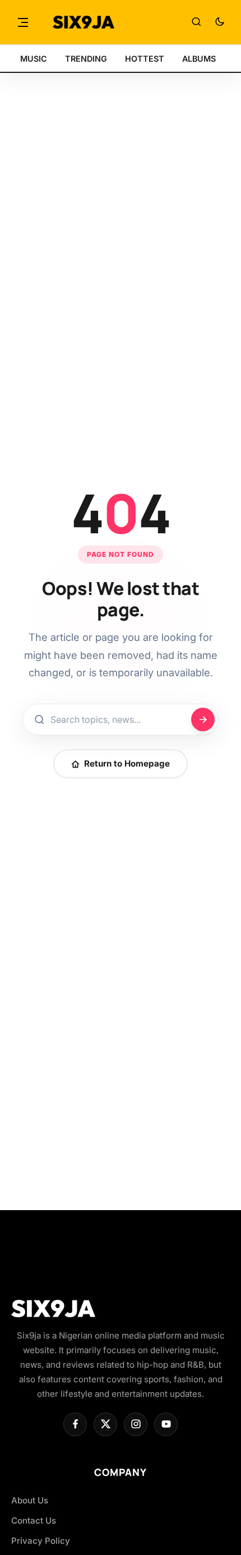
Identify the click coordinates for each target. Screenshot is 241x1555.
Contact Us (33, 1520)
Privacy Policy (40, 1540)
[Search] (196, 22)
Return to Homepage (127, 763)
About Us (29, 1500)
